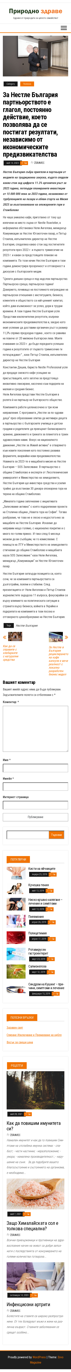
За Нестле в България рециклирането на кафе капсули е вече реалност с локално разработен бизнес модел (58, 661)
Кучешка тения (38, 885)
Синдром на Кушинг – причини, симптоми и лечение (46, 986)
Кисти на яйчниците (41, 869)
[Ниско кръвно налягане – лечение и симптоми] (16, 904)
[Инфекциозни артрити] (35, 1276)
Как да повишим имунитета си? (34, 1125)
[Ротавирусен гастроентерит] (16, 954)
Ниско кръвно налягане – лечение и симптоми (45, 901)
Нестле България (26, 625)
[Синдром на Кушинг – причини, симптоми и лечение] (16, 987)
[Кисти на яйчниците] (16, 873)
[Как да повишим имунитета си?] (35, 1090)
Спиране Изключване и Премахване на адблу (34, 1035)
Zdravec (39, 162)
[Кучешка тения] (16, 888)
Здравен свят (15, 1027)
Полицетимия (37, 933)
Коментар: (11, 702)
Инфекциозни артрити (28, 1304)
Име (7, 760)
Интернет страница (16, 797)
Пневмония (36, 917)
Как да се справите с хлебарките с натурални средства (10, 652)
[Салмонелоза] (16, 971)
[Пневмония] (16, 921)
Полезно (27, 84)
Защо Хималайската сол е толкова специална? (32, 1225)
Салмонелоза (37, 966)
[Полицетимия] (16, 937)
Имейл (8, 778)
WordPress (39, 1357)
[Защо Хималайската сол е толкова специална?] (35, 1193)
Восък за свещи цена (20, 1042)
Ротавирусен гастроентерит (38, 951)
